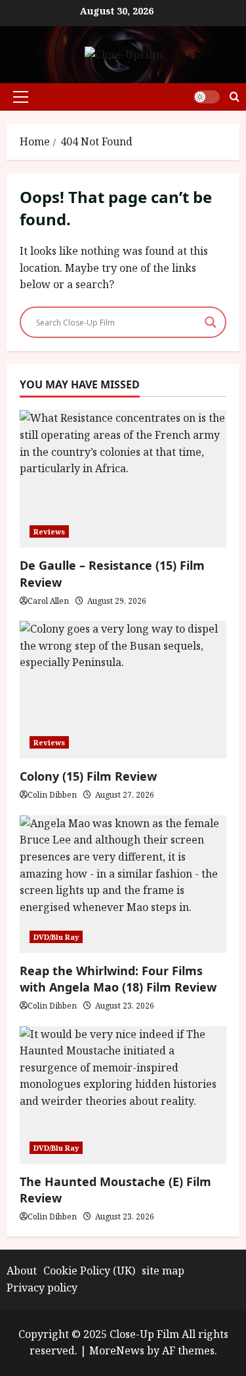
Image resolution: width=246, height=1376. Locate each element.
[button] (21, 97)
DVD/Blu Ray (56, 937)
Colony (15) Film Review (88, 776)
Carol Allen (48, 600)
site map (163, 1270)
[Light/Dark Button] (207, 96)
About (22, 1270)
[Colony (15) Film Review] (123, 689)
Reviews (49, 531)
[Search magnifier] (210, 322)
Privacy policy (42, 1287)
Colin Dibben (52, 794)
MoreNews (116, 1350)
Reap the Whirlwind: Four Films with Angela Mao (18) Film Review (118, 979)
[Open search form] (234, 96)
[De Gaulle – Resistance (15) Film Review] (123, 479)
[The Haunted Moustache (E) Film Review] (123, 1095)
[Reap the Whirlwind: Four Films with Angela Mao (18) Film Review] (123, 884)
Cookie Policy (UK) (89, 1270)
